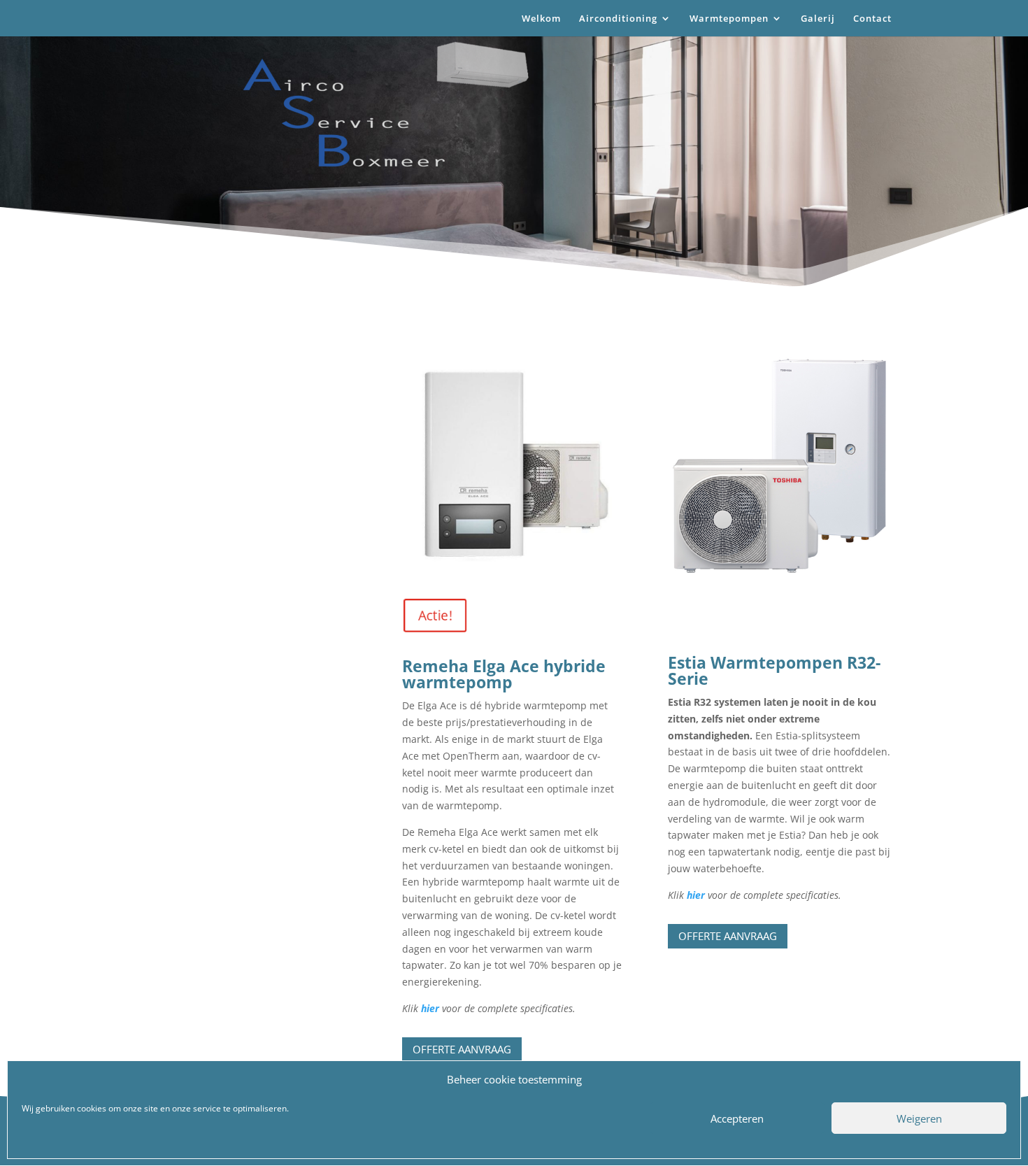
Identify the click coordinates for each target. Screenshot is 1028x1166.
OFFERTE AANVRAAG (727, 936)
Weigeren (919, 1118)
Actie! (426, 615)
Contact (872, 18)
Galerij (818, 18)
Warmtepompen (729, 18)
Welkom (541, 18)
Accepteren (737, 1118)
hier (431, 1008)
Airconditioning (618, 18)
